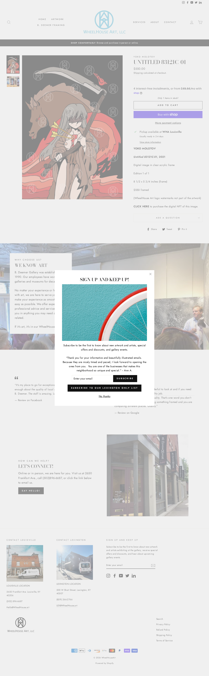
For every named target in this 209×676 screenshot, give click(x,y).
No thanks (104, 396)
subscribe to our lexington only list (104, 387)
